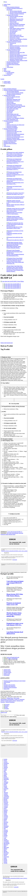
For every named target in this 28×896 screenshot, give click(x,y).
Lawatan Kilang (10, 72)
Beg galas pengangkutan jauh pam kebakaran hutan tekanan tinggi (12, 533)
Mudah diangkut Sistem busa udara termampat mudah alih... (14, 614)
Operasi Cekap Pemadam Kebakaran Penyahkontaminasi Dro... (15, 255)
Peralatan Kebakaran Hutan (13, 61)
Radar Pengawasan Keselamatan (17, 24)
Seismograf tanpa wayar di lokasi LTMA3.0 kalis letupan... (14, 213)
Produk (5, 5)
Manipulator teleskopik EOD (16, 19)
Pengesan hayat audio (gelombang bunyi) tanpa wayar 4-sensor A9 (15, 155)
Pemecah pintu (13, 21)
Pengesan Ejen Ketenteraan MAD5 (15, 198)
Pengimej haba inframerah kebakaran (18, 55)
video (5, 69)
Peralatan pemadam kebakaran (17, 13)
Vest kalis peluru (13, 31)
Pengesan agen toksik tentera (16, 56)
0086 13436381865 (13, 658)
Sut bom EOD (13, 17)
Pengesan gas (13, 43)
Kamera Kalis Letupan (10, 700)
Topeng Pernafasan (9, 702)
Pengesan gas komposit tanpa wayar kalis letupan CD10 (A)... (15, 162)
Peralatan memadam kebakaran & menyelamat (14, 90)
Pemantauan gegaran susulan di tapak (18, 60)
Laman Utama (7, 4)
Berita (5, 68)
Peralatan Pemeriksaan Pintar (13, 49)
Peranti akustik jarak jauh (15, 35)
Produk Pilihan (7, 82)
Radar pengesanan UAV (15, 40)
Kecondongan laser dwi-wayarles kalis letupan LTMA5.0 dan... (14, 227)
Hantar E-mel (4, 712)
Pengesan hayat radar (15, 51)
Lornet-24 (16, 699)
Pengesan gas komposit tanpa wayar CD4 (14, 603)
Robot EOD (12, 33)
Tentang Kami (7, 71)
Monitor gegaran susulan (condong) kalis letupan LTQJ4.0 (15, 219)
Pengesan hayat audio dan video (17, 52)
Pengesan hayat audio (15, 53)
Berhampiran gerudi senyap (16, 20)
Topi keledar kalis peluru (15, 29)
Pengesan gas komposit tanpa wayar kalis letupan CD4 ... (15, 183)
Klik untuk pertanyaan (6, 695)
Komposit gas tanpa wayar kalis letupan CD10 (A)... (15, 624)
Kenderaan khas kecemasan (13, 64)
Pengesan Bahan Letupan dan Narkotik (16, 106)
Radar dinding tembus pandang (17, 28)
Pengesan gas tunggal (15, 47)
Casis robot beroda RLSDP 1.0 (14, 531)
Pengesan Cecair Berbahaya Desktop (18, 39)
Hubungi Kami (7, 75)
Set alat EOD (13, 32)
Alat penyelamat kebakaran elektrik (18, 12)
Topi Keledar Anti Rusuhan (7, 699)
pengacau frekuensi (14, 23)
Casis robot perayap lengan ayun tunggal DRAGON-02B (15, 582)
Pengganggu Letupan (15, 37)
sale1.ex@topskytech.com (13, 657)
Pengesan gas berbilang (15, 48)
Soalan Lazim (7, 673)
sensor (11, 44)
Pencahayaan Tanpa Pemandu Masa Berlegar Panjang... (15, 270)
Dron (8, 65)
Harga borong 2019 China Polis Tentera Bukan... (15, 595)
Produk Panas (9, 698)
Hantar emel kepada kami (7, 342)
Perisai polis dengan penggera (17, 36)
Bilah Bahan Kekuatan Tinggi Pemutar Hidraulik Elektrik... (14, 247)
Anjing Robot (10, 67)
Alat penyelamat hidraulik (16, 11)
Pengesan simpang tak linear (16, 16)
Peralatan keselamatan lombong (14, 41)
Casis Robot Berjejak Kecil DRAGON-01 (15, 632)
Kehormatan (9, 73)
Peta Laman (16, 698)
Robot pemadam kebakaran (13, 7)
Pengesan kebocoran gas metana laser (18, 45)
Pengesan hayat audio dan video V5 (15, 240)
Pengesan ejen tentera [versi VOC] (15, 194)
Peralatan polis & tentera (12, 15)
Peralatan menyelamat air (12, 63)
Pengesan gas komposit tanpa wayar (18, 57)
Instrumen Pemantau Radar (16, 59)
